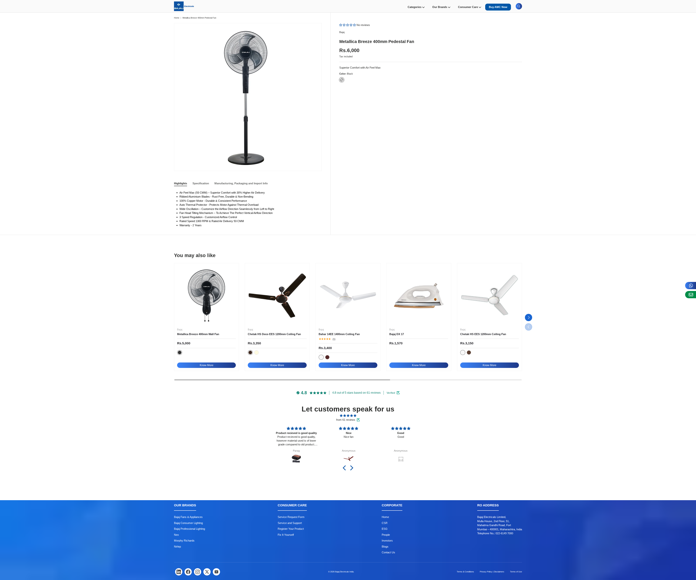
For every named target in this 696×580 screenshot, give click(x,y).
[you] (216, 571)
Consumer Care (468, 7)
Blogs (385, 546)
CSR (385, 522)
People (386, 534)
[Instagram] (197, 571)
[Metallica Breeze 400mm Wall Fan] (206, 295)
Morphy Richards (184, 540)
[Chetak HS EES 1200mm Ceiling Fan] (489, 295)
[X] (207, 571)
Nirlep (177, 546)
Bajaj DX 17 (396, 334)
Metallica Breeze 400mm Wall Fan (198, 334)
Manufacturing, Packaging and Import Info (241, 183)
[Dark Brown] (469, 352)
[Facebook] (188, 571)
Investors (387, 540)
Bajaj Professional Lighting (189, 528)
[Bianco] (256, 352)
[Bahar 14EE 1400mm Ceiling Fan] (348, 295)
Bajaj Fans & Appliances (188, 516)
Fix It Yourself (286, 534)
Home (176, 18)
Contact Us (388, 552)
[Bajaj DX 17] (418, 295)
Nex (176, 534)
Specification (200, 183)
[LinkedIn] (178, 571)
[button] (348, 24)
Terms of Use (516, 572)
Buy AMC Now (498, 7)
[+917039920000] (690, 285)
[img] (348, 416)
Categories (414, 7)
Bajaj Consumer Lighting (188, 522)
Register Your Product (291, 528)
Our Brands (439, 7)
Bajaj (342, 32)
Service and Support (290, 522)
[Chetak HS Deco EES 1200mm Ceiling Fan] (277, 295)
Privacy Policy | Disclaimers (492, 572)
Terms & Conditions (465, 572)
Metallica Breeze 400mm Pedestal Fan (199, 18)
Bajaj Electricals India (344, 572)
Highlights (180, 183)
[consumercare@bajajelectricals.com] (690, 294)
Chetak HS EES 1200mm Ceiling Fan (483, 334)
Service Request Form (291, 516)
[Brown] (327, 357)
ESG (385, 528)
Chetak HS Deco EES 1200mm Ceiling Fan (274, 334)
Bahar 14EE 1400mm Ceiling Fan (339, 334)
